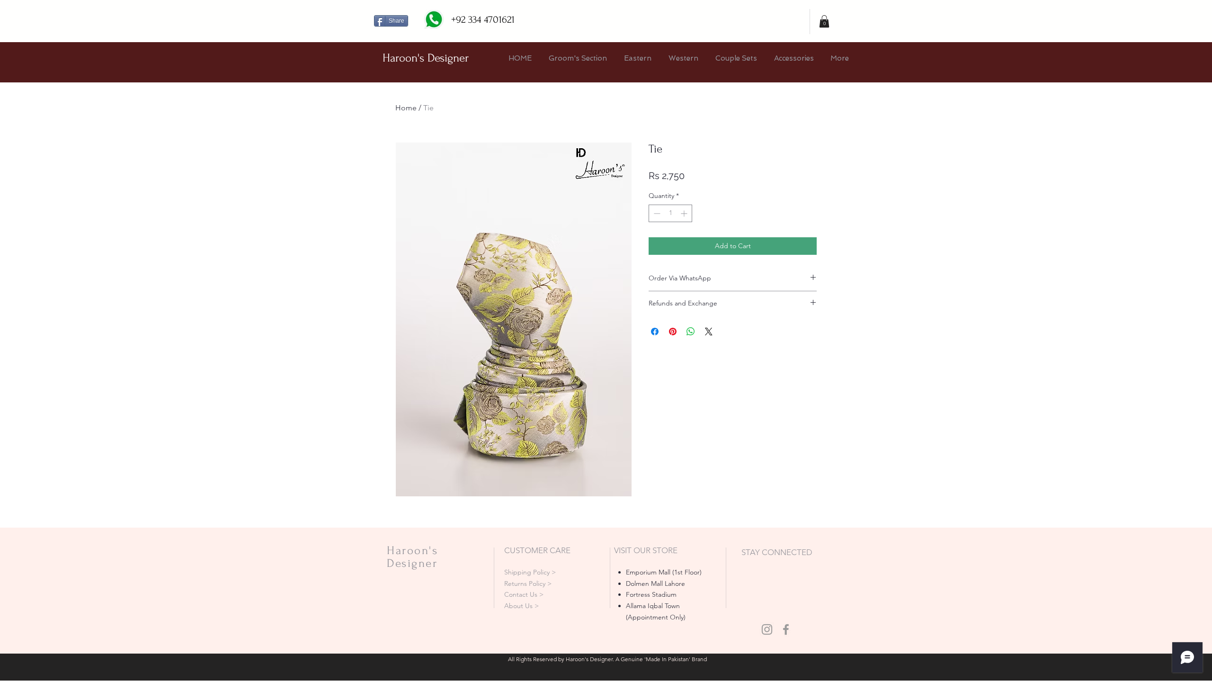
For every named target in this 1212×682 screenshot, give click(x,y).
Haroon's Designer (426, 58)
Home (406, 107)
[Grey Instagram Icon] (767, 629)
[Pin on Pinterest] (672, 331)
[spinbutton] (670, 213)
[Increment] (685, 213)
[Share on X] (708, 331)
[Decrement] (656, 213)
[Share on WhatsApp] (690, 331)
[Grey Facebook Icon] (786, 629)
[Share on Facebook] (654, 331)
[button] (824, 21)
